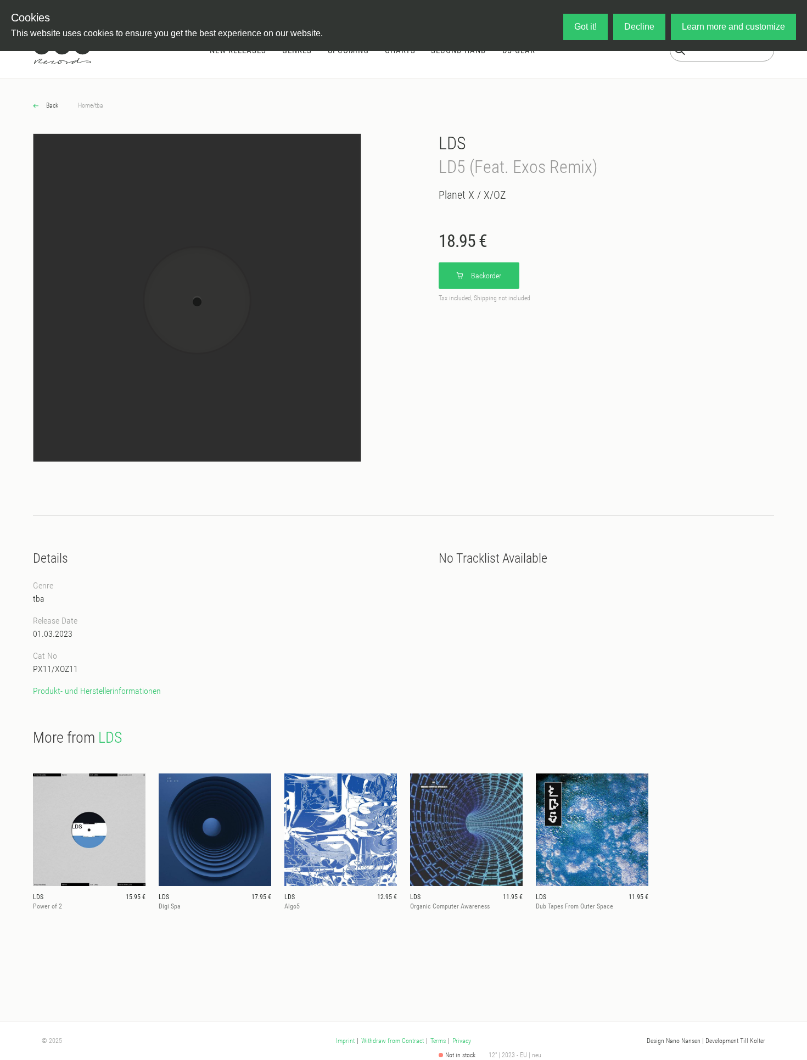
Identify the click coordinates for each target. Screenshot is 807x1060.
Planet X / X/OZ (472, 194)
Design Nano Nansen (673, 1041)
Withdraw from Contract (392, 1041)
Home (85, 105)
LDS (452, 143)
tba (99, 105)
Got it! (585, 26)
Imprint (345, 1041)
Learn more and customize (733, 26)
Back (51, 105)
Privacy (461, 1041)
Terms (438, 1041)
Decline (639, 26)
